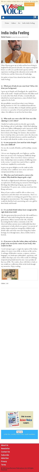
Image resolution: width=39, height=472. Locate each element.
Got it (21, 8)
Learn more (29, 4)
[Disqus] (19, 319)
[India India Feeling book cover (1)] (19, 274)
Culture (3, 283)
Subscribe (5, 455)
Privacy (4, 461)
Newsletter (5, 448)
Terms (3, 465)
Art (7, 283)
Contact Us (5, 452)
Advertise (5, 458)
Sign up (19, 432)
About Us (4, 445)
